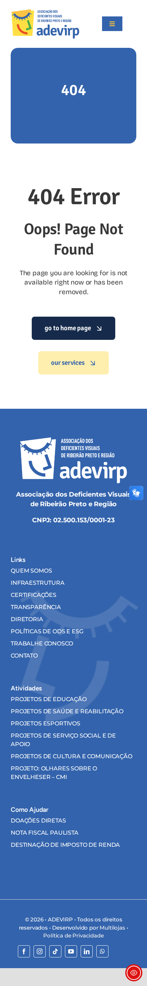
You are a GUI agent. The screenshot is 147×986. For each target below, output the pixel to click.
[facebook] (24, 951)
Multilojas (112, 927)
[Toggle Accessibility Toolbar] (134, 973)
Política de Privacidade (73, 935)
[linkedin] (87, 951)
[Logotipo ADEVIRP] (45, 12)
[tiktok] (55, 951)
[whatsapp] (102, 951)
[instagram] (40, 951)
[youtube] (71, 951)
